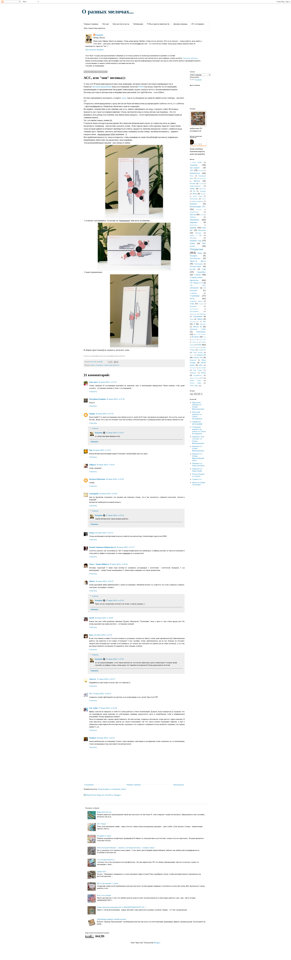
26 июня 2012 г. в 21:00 (104, 618)
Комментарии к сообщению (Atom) (112, 789)
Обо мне (105, 24)
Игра (93, 365)
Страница (194, 295)
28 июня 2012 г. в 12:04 (106, 738)
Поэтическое (195, 258)
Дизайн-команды (180, 24)
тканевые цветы (196, 301)
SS (202, 378)
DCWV (194, 339)
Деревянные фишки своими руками (111, 919)
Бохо (191, 176)
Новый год (195, 240)
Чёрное (200, 319)
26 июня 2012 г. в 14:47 (102, 450)
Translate (198, 80)
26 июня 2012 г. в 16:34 (104, 533)
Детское (202, 188)
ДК (194, 191)
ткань (192, 304)
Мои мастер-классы (121, 24)
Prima (203, 373)
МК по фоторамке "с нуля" (107, 883)
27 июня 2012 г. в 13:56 (115, 659)
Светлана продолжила (102, 87)
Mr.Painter (193, 368)
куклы (202, 214)
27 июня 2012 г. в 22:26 (107, 708)
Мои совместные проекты (94, 28)
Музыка (198, 233)
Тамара (92, 414)
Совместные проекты (111, 365)
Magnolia (193, 360)
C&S (204, 337)
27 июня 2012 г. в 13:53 (115, 433)
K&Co (192, 355)
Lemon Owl (198, 358)
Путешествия (195, 266)
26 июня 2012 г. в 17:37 (126, 547)
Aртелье (203, 324)
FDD (199, 344)
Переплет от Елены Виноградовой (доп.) (198, 457)
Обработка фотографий (197, 423)
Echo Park (202, 339)
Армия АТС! (101, 872)
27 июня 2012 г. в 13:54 (115, 600)
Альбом (193, 165)
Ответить (93, 392)
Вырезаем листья (104, 812)
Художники (197, 316)
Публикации (138, 24)
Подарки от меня (104, 836)
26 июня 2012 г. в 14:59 (105, 465)
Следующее (89, 785)
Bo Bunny (195, 337)
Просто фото (198, 261)
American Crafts (198, 329)
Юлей (140, 87)
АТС (192, 170)
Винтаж (197, 181)
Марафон (193, 222)
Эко (204, 322)
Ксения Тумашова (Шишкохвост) (102, 547)
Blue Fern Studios (200, 334)
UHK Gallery (194, 386)
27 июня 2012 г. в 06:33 (102, 694)
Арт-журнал (194, 168)
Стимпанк (193, 293)
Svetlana (92, 738)
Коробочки (194, 212)
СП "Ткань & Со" (196, 283)
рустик (193, 269)
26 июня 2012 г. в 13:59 (104, 414)
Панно (199, 253)
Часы (191, 319)
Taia (90, 450)
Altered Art (197, 327)
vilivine (92, 581)
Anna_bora (93, 382)
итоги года (197, 196)
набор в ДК (196, 235)
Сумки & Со (197, 479)
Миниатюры (194, 225)
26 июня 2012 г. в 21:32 (103, 635)
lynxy (91, 635)
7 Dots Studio (196, 162)
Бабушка (201, 170)
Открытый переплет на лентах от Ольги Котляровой (199, 430)
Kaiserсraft (201, 355)
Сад (204, 269)
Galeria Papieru (195, 347)
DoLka (91, 533)
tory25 (91, 618)
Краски (193, 215)
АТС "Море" (101, 824)
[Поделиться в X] (113, 362)
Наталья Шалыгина (97, 479)
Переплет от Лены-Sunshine (198, 464)
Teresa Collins (195, 383)
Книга (204, 199)
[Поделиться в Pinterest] (117, 362)
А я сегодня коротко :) (106, 860)
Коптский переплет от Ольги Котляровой (197, 415)
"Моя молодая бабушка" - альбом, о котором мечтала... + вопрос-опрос (126, 848)
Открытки (99, 365)
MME (201, 365)
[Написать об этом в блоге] (111, 362)
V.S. (90, 694)
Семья (197, 274)
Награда (193, 238)
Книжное (193, 204)
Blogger (157, 943)
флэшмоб (193, 306)
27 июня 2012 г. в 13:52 (115, 515)
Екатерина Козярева (97, 399)
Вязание (193, 183)
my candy (202, 368)
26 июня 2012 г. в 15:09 (115, 479)
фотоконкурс (194, 309)
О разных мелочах (190, 58)
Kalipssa (92, 465)
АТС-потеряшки (197, 24)
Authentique (201, 332)
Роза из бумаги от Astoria (198, 475)
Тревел (201, 304)
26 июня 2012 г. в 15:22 (108, 494)
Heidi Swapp (198, 352)
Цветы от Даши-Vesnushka (199, 483)
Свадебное (201, 272)
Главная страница (91, 24)
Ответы (95, 428)
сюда (123, 98)
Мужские (202, 230)
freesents (99, 35)
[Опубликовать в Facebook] (115, 362)
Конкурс (199, 209)
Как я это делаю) (104, 895)
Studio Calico (195, 380)
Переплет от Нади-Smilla (197, 470)
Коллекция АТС (198, 206)
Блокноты (195, 173)
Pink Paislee (197, 370)
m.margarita (94, 494)
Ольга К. (92, 679)
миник (193, 227)
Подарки (193, 256)
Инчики (203, 194)
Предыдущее (178, 785)
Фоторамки (194, 311)
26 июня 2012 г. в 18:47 (104, 581)
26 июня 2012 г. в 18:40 (118, 564)
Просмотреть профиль (94, 50)
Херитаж (202, 314)
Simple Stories (194, 378)
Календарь (194, 199)
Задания (203, 191)
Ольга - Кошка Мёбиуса (99, 564)
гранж (192, 189)
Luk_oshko (93, 708)
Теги (192, 298)
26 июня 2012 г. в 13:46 (115, 399)
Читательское (194, 322)
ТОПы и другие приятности (158, 24)
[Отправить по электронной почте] (109, 362)
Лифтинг (193, 217)
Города (201, 183)
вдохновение (201, 178)
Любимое (194, 220)
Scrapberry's (197, 375)
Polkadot (193, 373)
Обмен (192, 243)
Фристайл (193, 314)
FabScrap (195, 342)
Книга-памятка (197, 201)
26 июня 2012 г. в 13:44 (107, 382)
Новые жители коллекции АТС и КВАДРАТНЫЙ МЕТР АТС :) (121, 907)
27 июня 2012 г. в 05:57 (106, 679)
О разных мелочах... (108, 11)
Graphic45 (202, 350)
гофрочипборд (195, 186)
